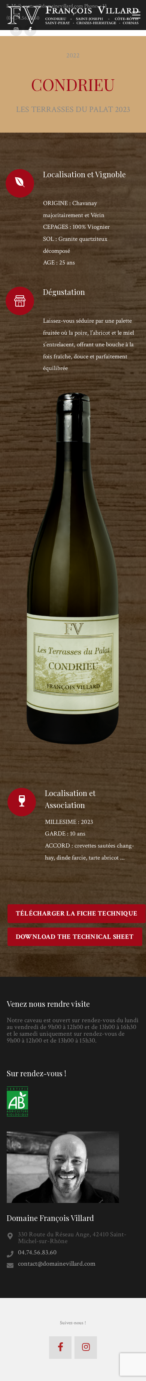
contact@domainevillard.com (56, 1263)
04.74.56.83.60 (37, 1252)
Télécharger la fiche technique (76, 913)
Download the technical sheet (75, 936)
